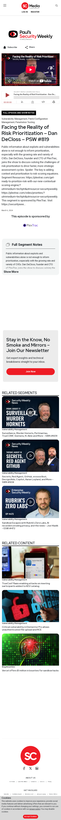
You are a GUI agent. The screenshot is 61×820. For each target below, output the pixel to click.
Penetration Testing (25, 122)
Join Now (30, 371)
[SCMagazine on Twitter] (30, 768)
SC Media (12, 781)
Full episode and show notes (18, 113)
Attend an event (29, 794)
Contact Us (34, 781)
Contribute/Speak (17, 794)
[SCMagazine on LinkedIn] (37, 768)
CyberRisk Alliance (23, 781)
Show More (11, 271)
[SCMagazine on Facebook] (24, 768)
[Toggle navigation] (5, 5)
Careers (42, 781)
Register (35, 12)
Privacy (49, 781)
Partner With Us (53, 794)
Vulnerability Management (14, 118)
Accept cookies (30, 816)
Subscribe (6, 794)
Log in (25, 12)
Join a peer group (41, 794)
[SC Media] (30, 6)
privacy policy (35, 809)
